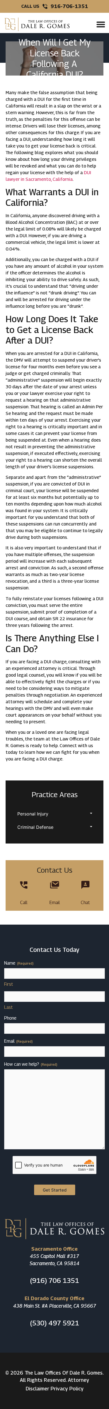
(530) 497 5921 (54, 1323)
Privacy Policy (67, 1389)
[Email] (54, 885)
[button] (101, 24)
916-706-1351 (69, 6)
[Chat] (85, 885)
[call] (24, 885)
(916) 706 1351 (54, 1280)
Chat (85, 902)
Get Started (55, 1190)
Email (54, 902)
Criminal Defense (35, 827)
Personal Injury (32, 814)
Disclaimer (37, 1389)
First (8, 984)
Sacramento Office (54, 1249)
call (23, 902)
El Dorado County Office (54, 1298)
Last (8, 1007)
